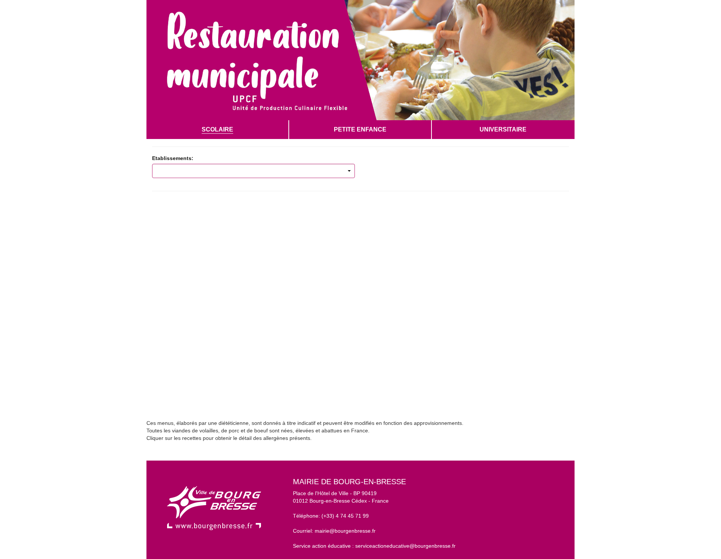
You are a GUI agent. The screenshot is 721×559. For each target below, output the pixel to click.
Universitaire (503, 129)
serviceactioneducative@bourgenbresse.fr (405, 546)
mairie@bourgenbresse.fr (345, 531)
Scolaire (217, 129)
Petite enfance (360, 129)
